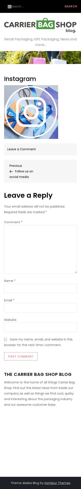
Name (10, 281)
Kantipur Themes (57, 483)
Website (10, 320)
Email (9, 300)
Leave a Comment (21, 149)
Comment (13, 222)
